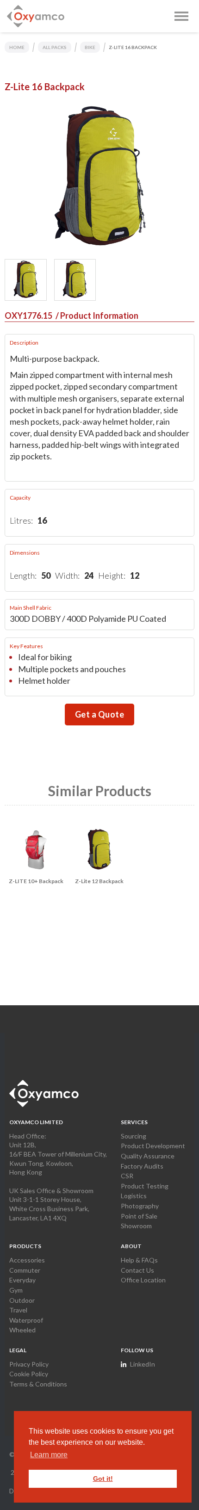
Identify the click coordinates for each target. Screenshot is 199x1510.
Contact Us (137, 1270)
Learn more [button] (49, 1455)
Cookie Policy (28, 1374)
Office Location (143, 1280)
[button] (181, 16)
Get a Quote (99, 714)
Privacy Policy (29, 1364)
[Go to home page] (44, 1093)
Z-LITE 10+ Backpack (36, 881)
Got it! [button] (103, 1478)
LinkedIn (142, 1364)
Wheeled (22, 1330)
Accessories (27, 1260)
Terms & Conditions (38, 1384)
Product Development (153, 1146)
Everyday (22, 1280)
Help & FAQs (139, 1260)
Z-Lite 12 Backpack (99, 881)
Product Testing (144, 1186)
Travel (18, 1310)
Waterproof (26, 1320)
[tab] (26, 280)
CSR (127, 1176)
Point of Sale (139, 1216)
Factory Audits (142, 1166)
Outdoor (22, 1300)
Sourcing (133, 1136)
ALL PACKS (55, 47)
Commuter (24, 1270)
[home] (35, 16)
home (17, 47)
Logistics (134, 1196)
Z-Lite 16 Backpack (133, 47)
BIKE (90, 47)
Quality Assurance (147, 1156)
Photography (140, 1206)
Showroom (136, 1226)
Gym (16, 1290)
